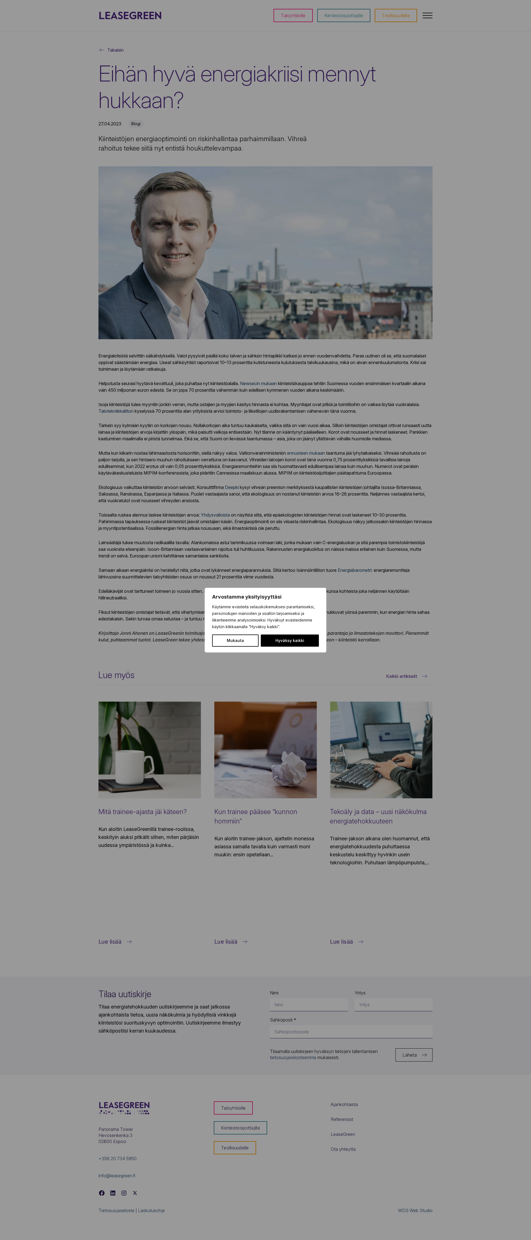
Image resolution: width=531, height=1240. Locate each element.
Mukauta (235, 640)
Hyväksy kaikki (289, 640)
